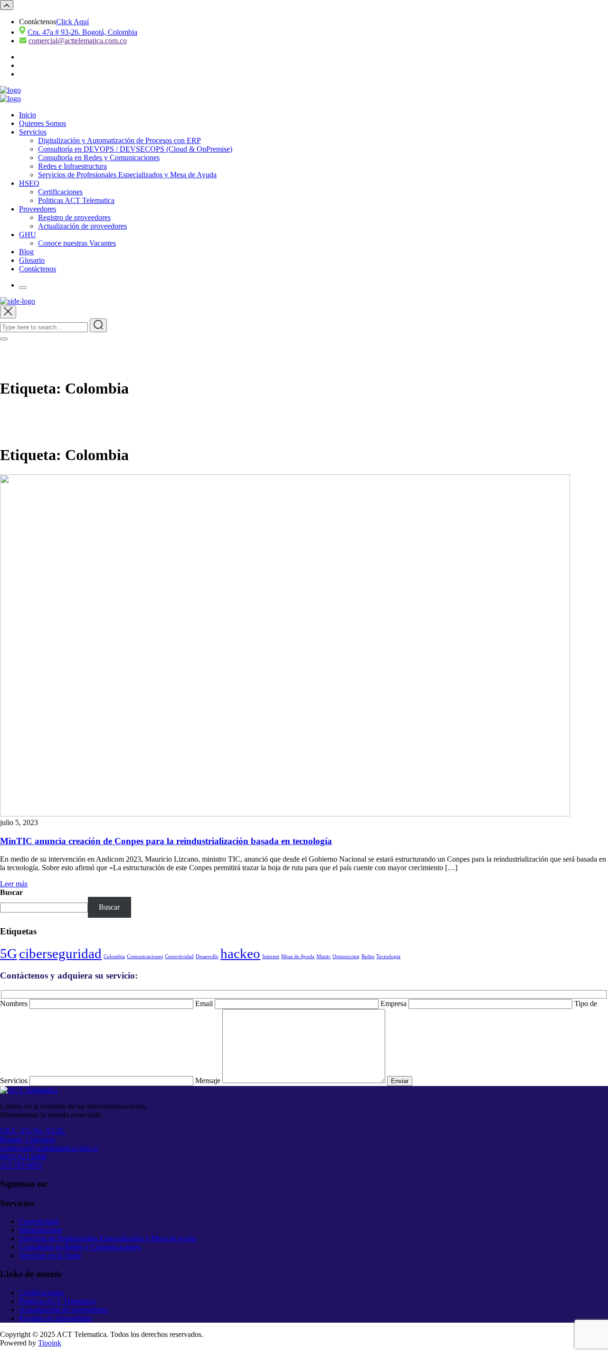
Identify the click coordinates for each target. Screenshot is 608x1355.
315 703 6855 (21, 1165)
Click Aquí (72, 22)
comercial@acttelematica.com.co (77, 41)
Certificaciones (60, 192)
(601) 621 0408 (23, 1157)
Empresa (394, 1003)
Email (205, 1003)
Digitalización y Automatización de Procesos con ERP (119, 140)
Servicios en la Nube (50, 1255)
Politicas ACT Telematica (76, 200)
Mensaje (208, 1080)
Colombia (114, 956)
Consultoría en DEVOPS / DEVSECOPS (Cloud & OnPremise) (135, 149)
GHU (27, 235)
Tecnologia (388, 956)
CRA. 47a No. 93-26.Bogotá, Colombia (33, 1135)
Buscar (11, 892)
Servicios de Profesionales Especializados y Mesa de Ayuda (127, 175)
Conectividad (179, 956)
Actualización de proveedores (82, 226)
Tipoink (49, 1343)
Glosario (32, 260)
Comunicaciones (145, 956)
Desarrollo (207, 956)
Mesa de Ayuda (297, 956)
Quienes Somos (42, 123)
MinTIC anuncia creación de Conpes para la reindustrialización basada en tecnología (166, 841)
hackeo (240, 953)
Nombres (14, 1003)
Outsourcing (346, 956)
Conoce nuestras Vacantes (77, 243)
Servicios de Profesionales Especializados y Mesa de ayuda (107, 1238)
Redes (367, 956)
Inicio (27, 115)
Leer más (14, 884)
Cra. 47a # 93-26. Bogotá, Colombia (82, 32)
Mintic (323, 956)
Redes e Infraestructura (72, 166)
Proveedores (37, 209)
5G (8, 953)
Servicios (33, 132)
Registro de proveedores (74, 217)
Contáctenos (37, 269)
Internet (270, 956)
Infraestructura (40, 1230)
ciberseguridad (60, 953)
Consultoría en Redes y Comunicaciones (99, 158)
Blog (26, 252)
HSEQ (29, 183)
